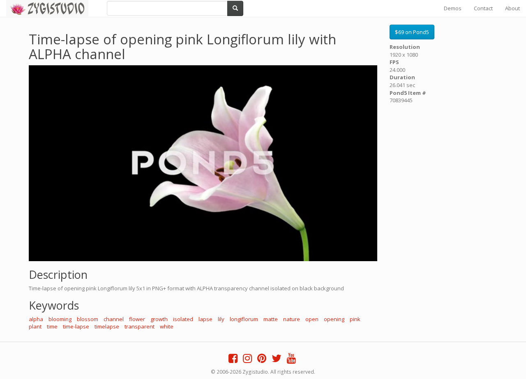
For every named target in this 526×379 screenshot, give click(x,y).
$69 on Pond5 (412, 32)
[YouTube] (291, 360)
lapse (205, 319)
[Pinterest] (261, 360)
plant (35, 326)
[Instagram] (247, 360)
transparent (140, 326)
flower (137, 319)
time (52, 326)
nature (291, 319)
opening (334, 319)
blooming (60, 319)
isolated (183, 319)
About (512, 8)
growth (159, 319)
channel (114, 319)
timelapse (107, 326)
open (311, 319)
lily (221, 319)
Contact (483, 8)
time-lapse (76, 326)
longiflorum (244, 319)
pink (355, 319)
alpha (36, 319)
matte (270, 319)
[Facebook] (233, 360)
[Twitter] (276, 360)
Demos (452, 8)
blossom (87, 319)
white (166, 326)
